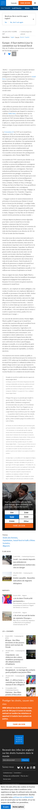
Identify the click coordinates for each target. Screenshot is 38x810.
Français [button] (14, 3)
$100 (26, 512)
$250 (12, 516)
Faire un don (25, 3)
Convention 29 (9, 132)
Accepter (6, 807)
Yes (6, 22)
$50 (11, 512)
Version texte (7, 779)
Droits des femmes (10, 537)
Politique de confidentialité (11, 776)
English (12, 37)
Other (26, 521)
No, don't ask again (16, 22)
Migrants (6, 546)
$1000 (11, 521)
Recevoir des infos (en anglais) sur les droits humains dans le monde (18, 753)
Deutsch (22, 37)
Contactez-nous (7, 773)
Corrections (17, 773)
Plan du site (24, 776)
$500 (26, 516)
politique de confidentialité (23, 797)
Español (27, 37)
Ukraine (27, 8)
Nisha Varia (11, 113)
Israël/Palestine (16, 8)
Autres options (18, 806)
